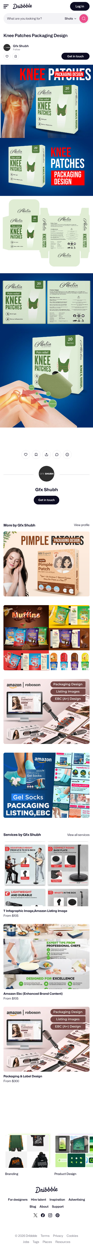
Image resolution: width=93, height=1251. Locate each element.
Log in (79, 6)
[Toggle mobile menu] (6, 6)
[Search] (83, 18)
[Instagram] (50, 1215)
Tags (36, 1242)
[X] (35, 1215)
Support (58, 1206)
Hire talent (38, 1199)
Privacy (58, 1235)
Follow (16, 49)
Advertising (77, 1199)
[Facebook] (43, 1215)
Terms (45, 1235)
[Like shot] (6, 56)
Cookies (72, 1235)
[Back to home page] (22, 6)
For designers (17, 1199)
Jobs (26, 1242)
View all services (78, 835)
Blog (33, 1206)
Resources (62, 1242)
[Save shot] (15, 56)
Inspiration (57, 1199)
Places (47, 1242)
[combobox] (33, 18)
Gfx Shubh (21, 46)
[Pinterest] (57, 1215)
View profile (82, 525)
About (44, 1206)
